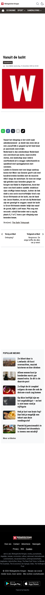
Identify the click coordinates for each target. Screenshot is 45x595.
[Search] (37, 3)
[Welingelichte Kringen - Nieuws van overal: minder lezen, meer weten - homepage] (10, 3)
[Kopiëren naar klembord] (23, 131)
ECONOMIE (11, 10)
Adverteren (26, 544)
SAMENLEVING (33, 10)
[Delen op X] (13, 131)
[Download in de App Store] (31, 583)
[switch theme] (42, 3)
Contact (16, 544)
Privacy (16, 549)
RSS (22, 549)
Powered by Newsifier (22, 590)
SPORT (20, 10)
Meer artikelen (9, 438)
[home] (3, 10)
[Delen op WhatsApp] (3, 131)
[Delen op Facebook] (8, 131)
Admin (11, 66)
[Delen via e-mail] (18, 131)
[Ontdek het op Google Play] (13, 583)
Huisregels (36, 544)
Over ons (7, 544)
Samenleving (8, 62)
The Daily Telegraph (20, 222)
